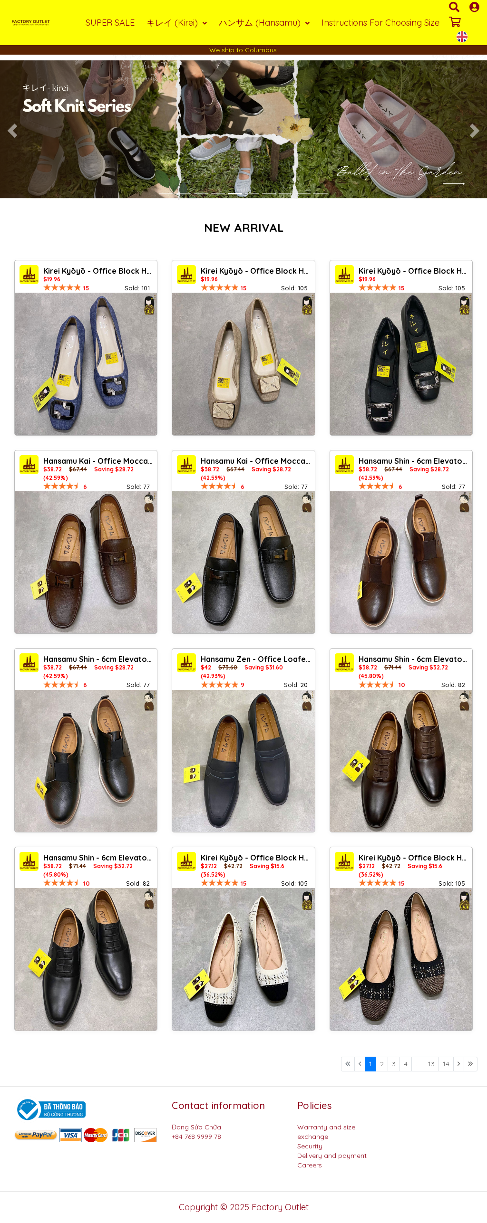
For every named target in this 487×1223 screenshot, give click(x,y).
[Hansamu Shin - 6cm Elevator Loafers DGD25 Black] (86, 761)
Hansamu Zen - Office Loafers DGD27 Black (256, 659)
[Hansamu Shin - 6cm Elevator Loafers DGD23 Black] (86, 959)
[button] (12, 131)
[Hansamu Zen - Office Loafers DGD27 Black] (243, 761)
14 (446, 1064)
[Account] (474, 7)
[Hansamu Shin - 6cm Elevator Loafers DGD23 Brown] (401, 761)
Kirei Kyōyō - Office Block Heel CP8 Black (414, 271)
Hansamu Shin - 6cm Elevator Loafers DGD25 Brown (414, 461)
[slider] (62, 287)
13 (431, 1064)
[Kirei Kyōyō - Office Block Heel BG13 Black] (401, 959)
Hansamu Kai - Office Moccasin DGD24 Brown (99, 461)
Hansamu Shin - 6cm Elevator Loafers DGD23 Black (99, 857)
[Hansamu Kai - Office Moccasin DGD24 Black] (243, 562)
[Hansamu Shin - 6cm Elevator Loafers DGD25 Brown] (401, 562)
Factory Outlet (280, 1207)
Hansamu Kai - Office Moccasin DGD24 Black (256, 461)
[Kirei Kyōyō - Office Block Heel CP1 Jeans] (86, 364)
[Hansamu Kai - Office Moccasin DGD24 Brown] (86, 562)
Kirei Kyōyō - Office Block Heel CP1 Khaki (256, 271)
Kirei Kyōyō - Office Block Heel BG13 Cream (256, 857)
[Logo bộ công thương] (50, 1109)
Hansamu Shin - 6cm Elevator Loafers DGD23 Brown (414, 659)
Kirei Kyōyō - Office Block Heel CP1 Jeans (99, 271)
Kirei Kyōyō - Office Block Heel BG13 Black (414, 857)
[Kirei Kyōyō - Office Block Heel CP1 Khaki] (243, 364)
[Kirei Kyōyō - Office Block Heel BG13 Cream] (243, 959)
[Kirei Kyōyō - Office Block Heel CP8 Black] (401, 364)
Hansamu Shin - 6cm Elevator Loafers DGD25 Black (99, 659)
